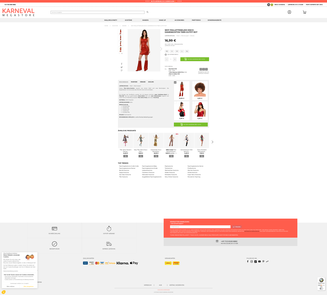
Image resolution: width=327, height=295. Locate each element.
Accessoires (179, 20)
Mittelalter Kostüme (171, 174)
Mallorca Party (110, 20)
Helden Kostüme (170, 172)
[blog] (268, 262)
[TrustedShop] (270, 4)
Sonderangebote (214, 20)
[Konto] (289, 12)
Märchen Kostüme (193, 170)
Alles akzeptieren (29, 286)
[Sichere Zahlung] (54, 228)
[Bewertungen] (54, 243)
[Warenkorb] (313, 12)
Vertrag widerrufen (176, 285)
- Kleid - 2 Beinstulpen (179, 35)
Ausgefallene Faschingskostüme (151, 177)
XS (167, 51)
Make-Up (162, 20)
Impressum (147, 285)
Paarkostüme (169, 166)
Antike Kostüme (192, 172)
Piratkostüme (192, 168)
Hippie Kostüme (124, 172)
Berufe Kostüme (124, 170)
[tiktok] (256, 262)
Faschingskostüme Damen (127, 168)
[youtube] (260, 262)
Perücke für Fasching (194, 177)
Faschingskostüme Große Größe (129, 166)
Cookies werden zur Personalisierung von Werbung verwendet (19, 279)
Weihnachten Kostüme (171, 170)
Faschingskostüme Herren (195, 166)
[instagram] (252, 262)
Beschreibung (123, 82)
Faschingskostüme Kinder (150, 168)
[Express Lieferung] (109, 243)
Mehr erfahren (10, 286)
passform (134, 82)
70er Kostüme (123, 177)
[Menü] (324, 278)
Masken (145, 20)
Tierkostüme (168, 168)
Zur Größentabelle (172, 54)
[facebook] (248, 262)
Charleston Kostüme (148, 172)
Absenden (238, 226)
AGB (160, 285)
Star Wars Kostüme (125, 174)
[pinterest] (264, 262)
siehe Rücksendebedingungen (144, 117)
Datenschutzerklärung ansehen (10, 271)
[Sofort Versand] (109, 228)
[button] (4, 292)
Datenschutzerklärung (251, 231)
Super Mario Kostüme (194, 174)
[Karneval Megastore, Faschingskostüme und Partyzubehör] (25, 12)
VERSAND (142, 82)
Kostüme (128, 20)
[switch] (321, 289)
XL (187, 51)
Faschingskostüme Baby (149, 166)
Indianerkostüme (147, 170)
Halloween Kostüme (148, 174)
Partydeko (196, 20)
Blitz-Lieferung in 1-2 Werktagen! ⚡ (163, 1)
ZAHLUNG (151, 82)
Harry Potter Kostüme (171, 177)
